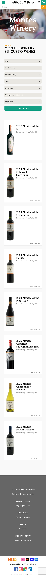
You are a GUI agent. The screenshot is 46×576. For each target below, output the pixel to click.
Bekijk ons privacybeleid (23, 506)
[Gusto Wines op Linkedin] (30, 570)
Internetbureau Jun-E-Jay (29, 574)
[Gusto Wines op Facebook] (16, 570)
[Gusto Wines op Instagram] (21, 570)
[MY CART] (43, 2)
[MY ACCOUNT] (39, 2)
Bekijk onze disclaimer (23, 517)
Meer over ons (23, 529)
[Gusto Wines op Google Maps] (25, 570)
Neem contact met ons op (23, 540)
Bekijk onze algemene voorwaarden (23, 494)
